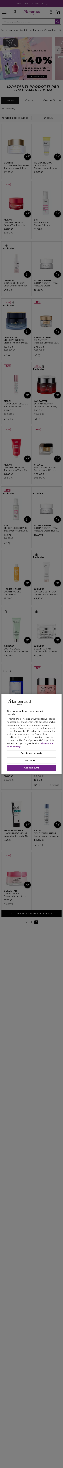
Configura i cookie (31, 753)
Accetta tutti (31, 767)
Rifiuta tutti (31, 760)
